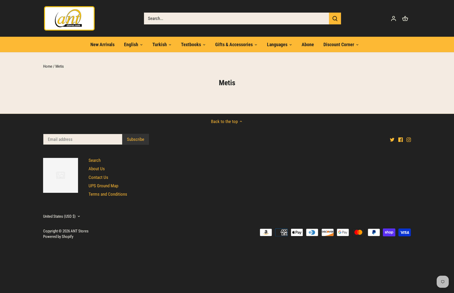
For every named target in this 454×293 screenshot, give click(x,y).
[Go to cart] (405, 18)
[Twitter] (392, 139)
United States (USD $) (59, 216)
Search (95, 160)
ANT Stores (80, 231)
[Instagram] (408, 139)
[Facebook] (400, 139)
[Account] (393, 18)
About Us (97, 168)
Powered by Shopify (58, 236)
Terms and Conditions (108, 194)
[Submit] (335, 18)
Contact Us (98, 177)
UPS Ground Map (103, 185)
